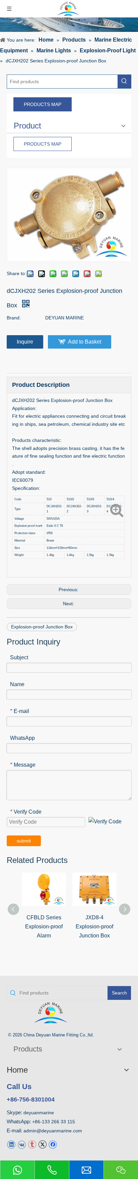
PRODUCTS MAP (42, 104)
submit (24, 840)
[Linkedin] (11, 1144)
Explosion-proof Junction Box (42, 626)
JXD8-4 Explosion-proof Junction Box (94, 926)
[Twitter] (42, 1144)
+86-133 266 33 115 (53, 1121)
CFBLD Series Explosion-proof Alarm (44, 926)
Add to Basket (84, 342)
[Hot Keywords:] (124, 81)
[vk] (21, 1144)
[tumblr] (32, 1144)
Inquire (25, 342)
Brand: (14, 317)
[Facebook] (53, 1144)
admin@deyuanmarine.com (52, 1130)
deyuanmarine (38, 1112)
